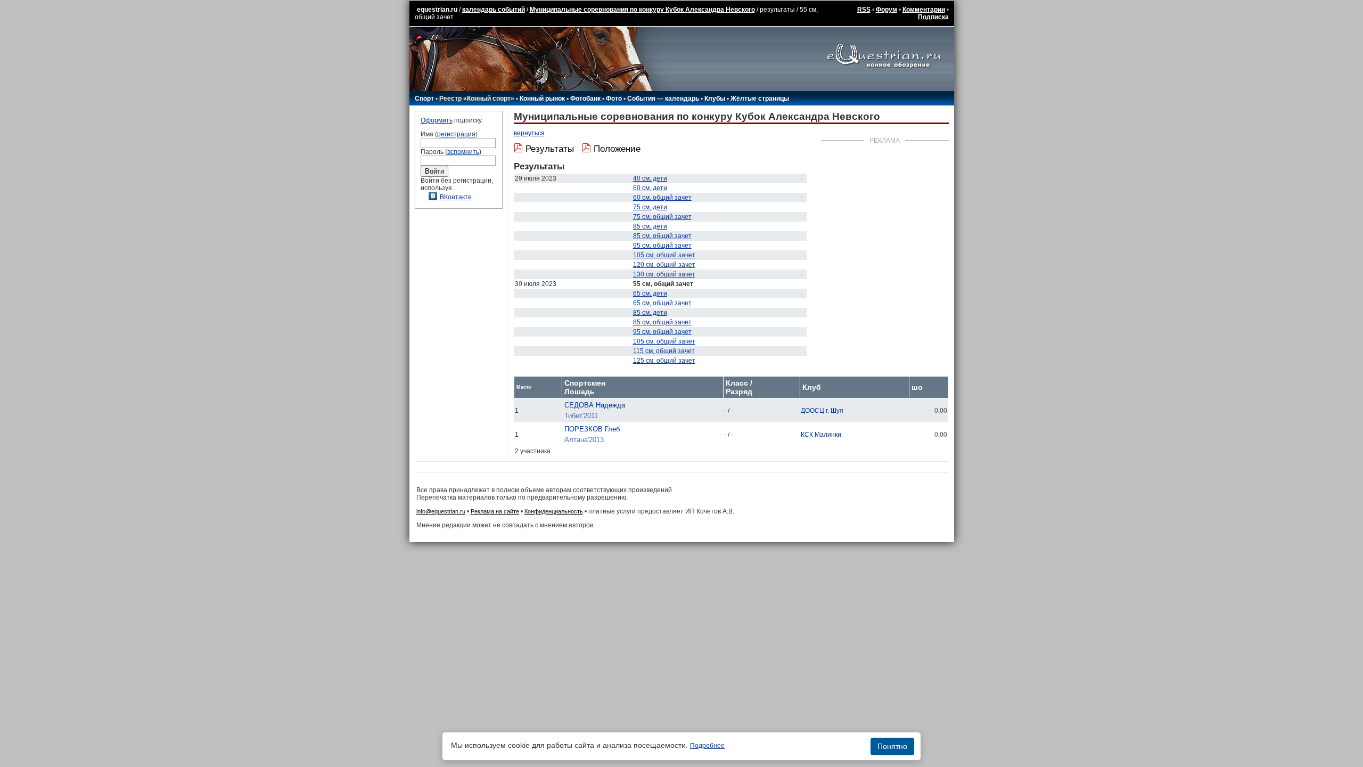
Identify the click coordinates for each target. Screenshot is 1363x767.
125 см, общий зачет (664, 360)
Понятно (892, 746)
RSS (864, 9)
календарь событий (493, 9)
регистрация (456, 134)
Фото (614, 98)
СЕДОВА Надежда (594, 405)
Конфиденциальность (553, 511)
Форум (886, 9)
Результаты (550, 149)
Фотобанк (585, 98)
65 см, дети (650, 293)
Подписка (933, 17)
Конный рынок (542, 98)
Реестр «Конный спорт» (476, 98)
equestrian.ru (437, 9)
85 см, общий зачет (662, 236)
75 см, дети (650, 207)
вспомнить (463, 152)
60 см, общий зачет (662, 197)
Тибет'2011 (581, 416)
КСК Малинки (821, 434)
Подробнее (707, 745)
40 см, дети (650, 178)
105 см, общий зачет (664, 255)
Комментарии (923, 9)
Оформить (437, 120)
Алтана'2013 (584, 440)
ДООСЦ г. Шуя (822, 410)
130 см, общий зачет (664, 274)
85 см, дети (650, 226)
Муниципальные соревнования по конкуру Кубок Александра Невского (642, 9)
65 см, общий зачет (662, 303)
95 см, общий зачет (662, 245)
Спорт (424, 98)
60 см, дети (650, 188)
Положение (617, 149)
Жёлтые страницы (759, 98)
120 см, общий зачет (664, 264)
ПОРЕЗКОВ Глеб (592, 429)
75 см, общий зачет (662, 217)
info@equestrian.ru (440, 511)
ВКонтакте (456, 197)
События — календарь (663, 98)
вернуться (529, 133)
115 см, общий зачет (664, 351)
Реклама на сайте (495, 511)
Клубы (714, 98)
